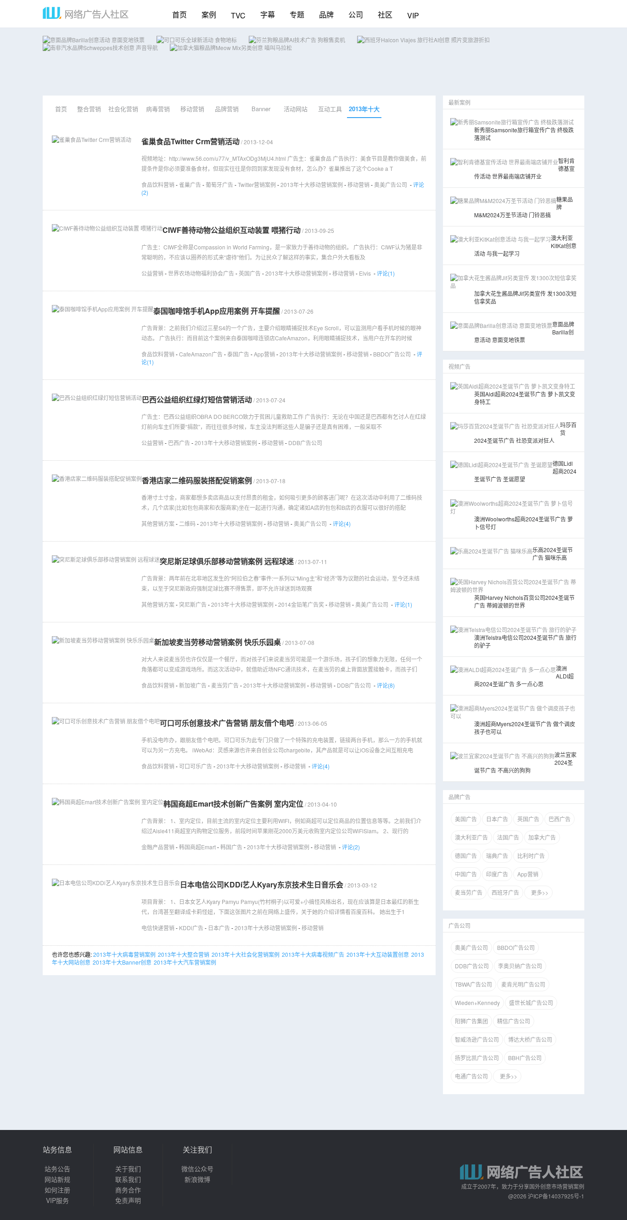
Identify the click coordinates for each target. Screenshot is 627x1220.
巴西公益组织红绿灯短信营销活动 (197, 399)
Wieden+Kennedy (477, 1002)
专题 (297, 14)
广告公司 (459, 925)
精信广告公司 (513, 1021)
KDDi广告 (191, 928)
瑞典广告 (497, 855)
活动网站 (296, 108)
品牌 (326, 14)
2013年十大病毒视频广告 (313, 954)
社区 (385, 14)
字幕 (267, 14)
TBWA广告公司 (473, 984)
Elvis (365, 273)
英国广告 (250, 273)
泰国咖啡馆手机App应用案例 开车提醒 (216, 310)
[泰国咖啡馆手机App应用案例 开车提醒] (102, 309)
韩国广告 (231, 847)
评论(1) (386, 273)
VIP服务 (57, 1200)
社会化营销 (123, 108)
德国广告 (466, 855)
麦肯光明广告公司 (523, 984)
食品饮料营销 (157, 184)
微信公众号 (197, 1168)
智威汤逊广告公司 (477, 1039)
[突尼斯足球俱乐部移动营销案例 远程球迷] (106, 559)
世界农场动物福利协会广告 (201, 273)
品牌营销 (227, 108)
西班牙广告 (505, 892)
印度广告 (497, 874)
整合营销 (89, 108)
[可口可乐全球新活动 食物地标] (197, 40)
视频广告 (459, 366)
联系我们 (128, 1179)
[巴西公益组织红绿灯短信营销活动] (97, 397)
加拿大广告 (542, 837)
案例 (209, 14)
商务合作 (128, 1189)
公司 (355, 14)
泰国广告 (238, 354)
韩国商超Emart (197, 847)
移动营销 (192, 108)
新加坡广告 (193, 685)
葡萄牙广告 (219, 184)
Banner (261, 108)
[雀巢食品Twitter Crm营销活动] (91, 139)
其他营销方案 (157, 523)
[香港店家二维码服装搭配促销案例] (97, 478)
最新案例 (459, 102)
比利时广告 (531, 855)
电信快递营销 (157, 928)
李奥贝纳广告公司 (520, 966)
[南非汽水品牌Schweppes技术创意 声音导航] (100, 47)
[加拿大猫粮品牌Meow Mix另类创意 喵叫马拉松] (231, 47)
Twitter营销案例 (257, 184)
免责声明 (128, 1200)
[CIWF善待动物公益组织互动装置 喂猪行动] (107, 228)
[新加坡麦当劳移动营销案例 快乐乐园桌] (103, 640)
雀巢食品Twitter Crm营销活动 (190, 141)
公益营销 (152, 273)
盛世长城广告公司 (531, 1002)
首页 (179, 14)
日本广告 (219, 928)
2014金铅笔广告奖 (301, 604)
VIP (413, 15)
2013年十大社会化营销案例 (246, 954)
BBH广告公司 (525, 1058)
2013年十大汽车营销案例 (185, 962)
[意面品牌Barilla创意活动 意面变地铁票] (94, 40)
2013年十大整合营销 (183, 954)
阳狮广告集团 (471, 1021)
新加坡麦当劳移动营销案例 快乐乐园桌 (217, 642)
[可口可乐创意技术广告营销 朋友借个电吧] (106, 721)
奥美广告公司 (390, 184)
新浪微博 (197, 1179)
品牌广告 (459, 797)
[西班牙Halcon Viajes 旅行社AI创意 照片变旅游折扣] (423, 40)
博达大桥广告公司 (530, 1039)
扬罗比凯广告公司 (477, 1058)
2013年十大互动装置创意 (378, 954)
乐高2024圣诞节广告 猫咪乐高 (552, 553)
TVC (238, 15)
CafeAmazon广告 (201, 354)
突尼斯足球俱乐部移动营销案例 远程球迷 (227, 561)
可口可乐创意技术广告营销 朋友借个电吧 (227, 722)
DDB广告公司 (305, 442)
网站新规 (57, 1179)
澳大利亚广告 (471, 837)
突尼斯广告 (193, 604)
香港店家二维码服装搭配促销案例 (197, 480)
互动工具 (330, 108)
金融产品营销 (157, 847)
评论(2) (351, 847)
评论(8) (386, 685)
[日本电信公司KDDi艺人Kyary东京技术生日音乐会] (116, 883)
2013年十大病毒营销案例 (124, 954)
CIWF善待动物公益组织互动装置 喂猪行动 (231, 230)
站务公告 (57, 1168)
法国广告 (508, 837)
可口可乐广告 (195, 766)
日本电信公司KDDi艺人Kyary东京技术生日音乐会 (261, 884)
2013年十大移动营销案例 (364, 111)
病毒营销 (158, 108)
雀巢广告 (190, 184)
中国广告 (466, 874)
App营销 (264, 354)
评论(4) (342, 523)
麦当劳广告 (225, 685)
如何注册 (57, 1189)
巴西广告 (179, 442)
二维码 (187, 523)
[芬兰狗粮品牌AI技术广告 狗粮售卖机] (297, 40)
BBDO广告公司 (392, 354)
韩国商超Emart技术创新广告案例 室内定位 (233, 803)
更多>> (538, 892)
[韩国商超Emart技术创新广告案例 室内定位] (107, 802)
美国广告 (466, 819)
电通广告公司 (471, 1076)
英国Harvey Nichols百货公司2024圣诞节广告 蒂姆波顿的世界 (524, 601)
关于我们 (128, 1168)
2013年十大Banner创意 (122, 962)
